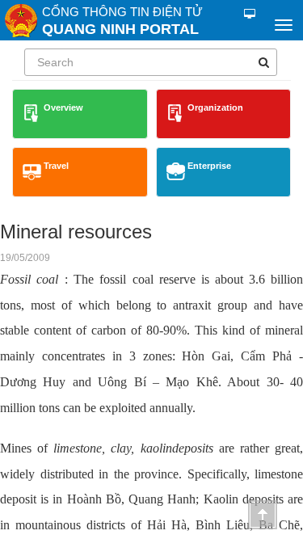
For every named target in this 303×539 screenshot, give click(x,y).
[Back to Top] (262, 515)
